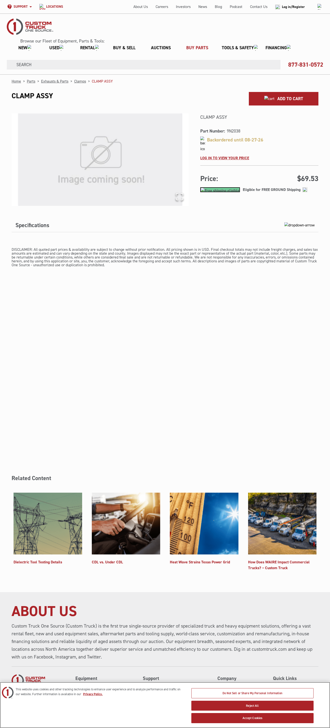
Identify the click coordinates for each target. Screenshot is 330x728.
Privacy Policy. (93, 694)
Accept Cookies (253, 718)
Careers (162, 6)
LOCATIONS (54, 6)
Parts (31, 81)
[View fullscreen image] (179, 197)
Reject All (252, 706)
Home (16, 81)
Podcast (236, 6)
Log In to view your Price (224, 158)
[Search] (10, 65)
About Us (140, 6)
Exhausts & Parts (54, 81)
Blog (218, 6)
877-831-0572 (305, 65)
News (202, 6)
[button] (152, 47)
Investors (183, 6)
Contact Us (258, 6)
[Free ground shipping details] (304, 189)
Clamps (80, 81)
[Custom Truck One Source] (30, 27)
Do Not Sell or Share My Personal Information (252, 693)
